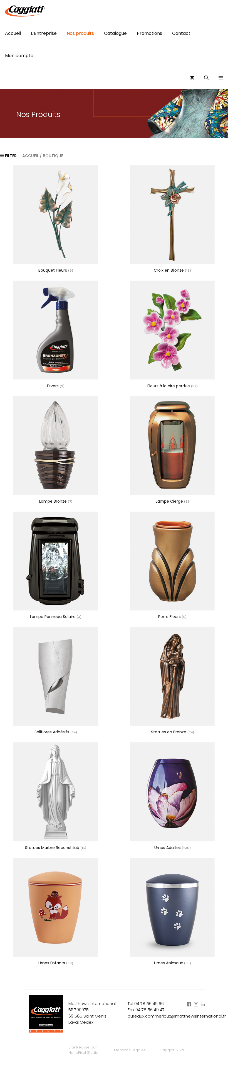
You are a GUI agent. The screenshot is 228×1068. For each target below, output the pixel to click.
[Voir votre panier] (192, 78)
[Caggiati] (24, 11)
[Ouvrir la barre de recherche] (206, 78)
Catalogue (115, 33)
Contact (181, 33)
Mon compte (19, 55)
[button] (221, 78)
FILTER (10, 156)
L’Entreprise (44, 33)
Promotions (149, 33)
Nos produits (80, 33)
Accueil (13, 33)
